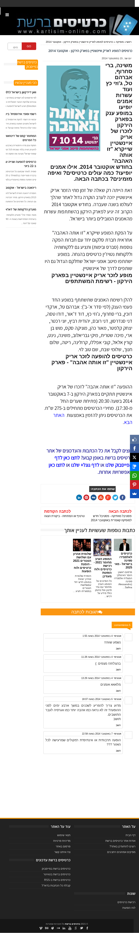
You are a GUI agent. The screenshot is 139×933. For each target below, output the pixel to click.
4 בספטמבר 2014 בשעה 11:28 (97, 657)
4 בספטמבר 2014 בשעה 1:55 (98, 636)
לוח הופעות (128, 907)
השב (118, 648)
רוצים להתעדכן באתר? (122, 846)
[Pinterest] (134, 484)
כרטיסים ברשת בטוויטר (56, 874)
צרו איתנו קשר (62, 851)
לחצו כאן (57, 464)
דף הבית (130, 835)
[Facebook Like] (134, 439)
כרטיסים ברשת (72, 924)
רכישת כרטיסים (126, 902)
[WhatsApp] (134, 475)
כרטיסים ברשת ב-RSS (57, 879)
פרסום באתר (63, 846)
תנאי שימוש (63, 835)
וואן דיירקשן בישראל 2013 (20, 92)
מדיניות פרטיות (61, 840)
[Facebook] (134, 448)
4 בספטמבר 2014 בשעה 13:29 (97, 678)
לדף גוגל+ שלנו (85, 464)
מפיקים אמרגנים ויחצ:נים (121, 851)
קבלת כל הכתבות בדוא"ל (56, 885)
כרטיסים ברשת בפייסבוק (56, 868)
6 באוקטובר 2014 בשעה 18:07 (97, 699)
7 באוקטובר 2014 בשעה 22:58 (97, 733)
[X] (134, 457)
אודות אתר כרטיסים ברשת (120, 840)
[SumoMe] (134, 493)
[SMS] (134, 466)
